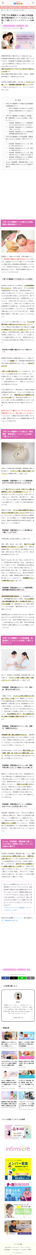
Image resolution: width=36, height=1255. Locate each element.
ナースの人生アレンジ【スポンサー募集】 (21, 1249)
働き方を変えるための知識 (9, 25)
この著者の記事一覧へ (18, 1017)
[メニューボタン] (33, 3)
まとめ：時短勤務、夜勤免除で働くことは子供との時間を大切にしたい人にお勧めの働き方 (19, 164)
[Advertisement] (18, 194)
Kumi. (18, 1002)
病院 (26, 25)
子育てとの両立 (20, 25)
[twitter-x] (17, 1244)
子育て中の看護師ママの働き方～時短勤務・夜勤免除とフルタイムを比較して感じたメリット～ (19, 118)
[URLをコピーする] (31, 978)
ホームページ (18, 918)
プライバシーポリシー (25, 1247)
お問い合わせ (8, 1247)
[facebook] (15, 1244)
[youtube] (21, 1244)
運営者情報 (7, 1249)
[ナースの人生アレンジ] (18, 3)
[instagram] (19, 1244)
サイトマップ (16, 1247)
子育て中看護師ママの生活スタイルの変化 (21, 108)
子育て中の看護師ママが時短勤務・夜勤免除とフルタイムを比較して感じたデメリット (19, 139)
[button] (5, 978)
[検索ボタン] (3, 3)
